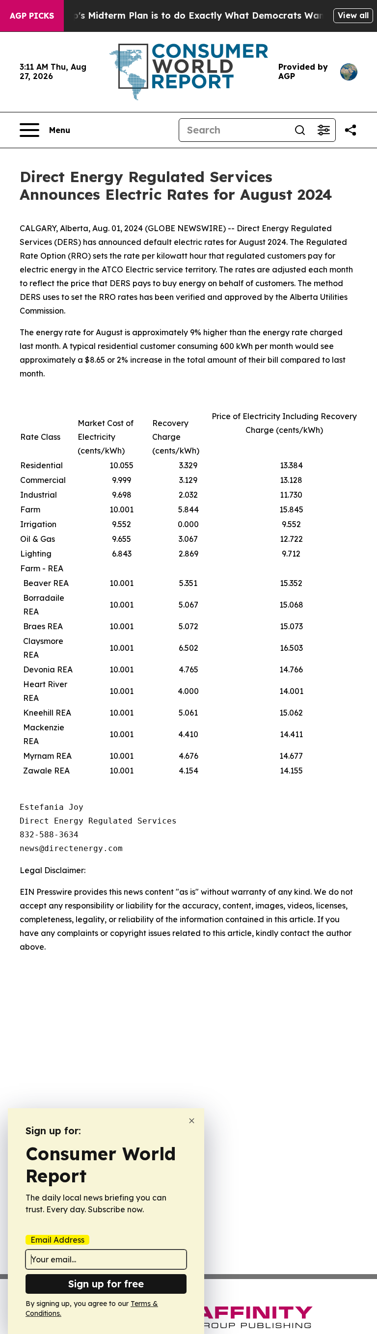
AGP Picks (32, 16)
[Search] (300, 130)
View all (353, 15)
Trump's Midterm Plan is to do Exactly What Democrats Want (189, 15)
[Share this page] (350, 130)
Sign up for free (106, 1284)
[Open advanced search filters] (323, 130)
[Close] (191, 1120)
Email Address (57, 1240)
